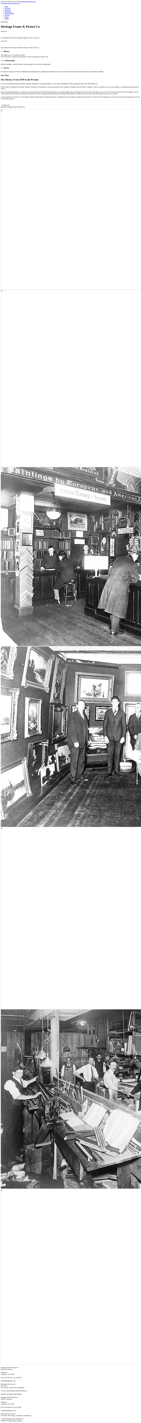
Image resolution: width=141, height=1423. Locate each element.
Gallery (7, 18)
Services (7, 15)
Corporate (8, 8)
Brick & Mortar (9, 13)
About (6, 17)
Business (7, 10)
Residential (8, 12)
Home (6, 6)
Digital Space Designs (15, 1394)
